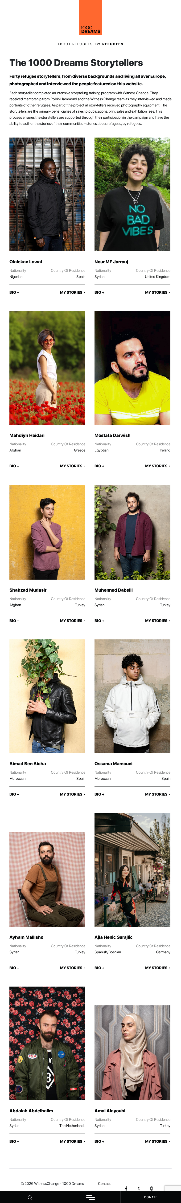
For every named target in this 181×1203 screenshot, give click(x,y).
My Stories (71, 292)
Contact (104, 1183)
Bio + (14, 292)
